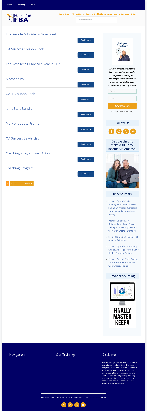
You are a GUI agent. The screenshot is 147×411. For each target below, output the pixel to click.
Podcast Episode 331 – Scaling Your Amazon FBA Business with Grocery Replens (123, 262)
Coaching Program (20, 168)
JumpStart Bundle (19, 108)
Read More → (86, 40)
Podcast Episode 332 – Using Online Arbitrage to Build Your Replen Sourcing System (123, 249)
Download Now (122, 106)
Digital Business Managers (99, 397)
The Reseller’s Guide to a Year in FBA (33, 64)
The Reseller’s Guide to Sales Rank (31, 34)
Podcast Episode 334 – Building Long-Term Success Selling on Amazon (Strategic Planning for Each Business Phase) (122, 208)
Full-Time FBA (27, 18)
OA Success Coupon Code (25, 49)
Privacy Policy (78, 397)
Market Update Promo (23, 123)
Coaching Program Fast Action (28, 153)
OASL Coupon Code (21, 93)
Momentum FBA (18, 79)
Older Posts (28, 183)
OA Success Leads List (22, 138)
